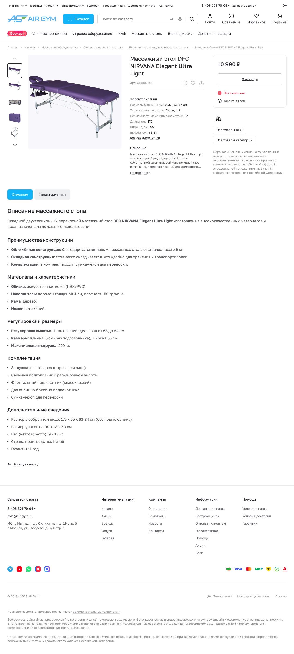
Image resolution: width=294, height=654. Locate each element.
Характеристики (52, 194)
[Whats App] (28, 569)
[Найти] (192, 19)
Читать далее (79, 628)
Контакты (156, 531)
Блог (199, 553)
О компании (158, 508)
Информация (206, 499)
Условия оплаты (255, 508)
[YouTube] (19, 569)
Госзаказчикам (207, 531)
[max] (47, 569)
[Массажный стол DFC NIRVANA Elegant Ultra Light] (74, 102)
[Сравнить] (185, 83)
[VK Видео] (38, 569)
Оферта (281, 596)
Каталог (107, 508)
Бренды (107, 523)
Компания (157, 499)
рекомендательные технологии (96, 611)
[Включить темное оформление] (285, 5)
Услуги (106, 531)
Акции (106, 516)
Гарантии (250, 523)
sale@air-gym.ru (19, 516)
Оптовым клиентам (210, 523)
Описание (20, 194)
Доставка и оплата (210, 508)
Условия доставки (256, 516)
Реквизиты (157, 516)
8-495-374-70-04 (214, 5)
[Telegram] (10, 569)
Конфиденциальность (253, 596)
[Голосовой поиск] (181, 19)
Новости (155, 523)
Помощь (201, 538)
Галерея (107, 538)
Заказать (250, 79)
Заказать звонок (244, 5)
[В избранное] (193, 83)
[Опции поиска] (171, 19)
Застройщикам (207, 516)
